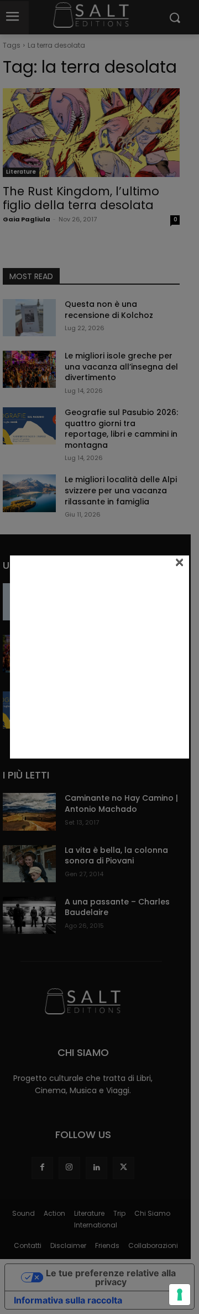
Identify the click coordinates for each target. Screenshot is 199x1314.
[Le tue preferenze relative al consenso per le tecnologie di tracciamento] (179, 1294)
